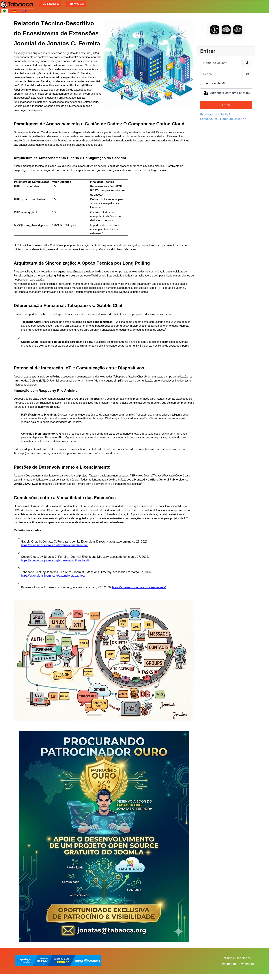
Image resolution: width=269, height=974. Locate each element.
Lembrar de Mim (216, 83)
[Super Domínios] (58, 960)
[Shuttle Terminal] (237, 29)
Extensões (53, 3)
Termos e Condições (236, 958)
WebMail (79, 3)
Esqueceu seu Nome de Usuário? (223, 119)
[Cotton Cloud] (214, 29)
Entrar (226, 105)
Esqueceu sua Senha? (215, 114)
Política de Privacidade (238, 964)
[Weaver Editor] (226, 29)
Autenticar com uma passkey (229, 93)
